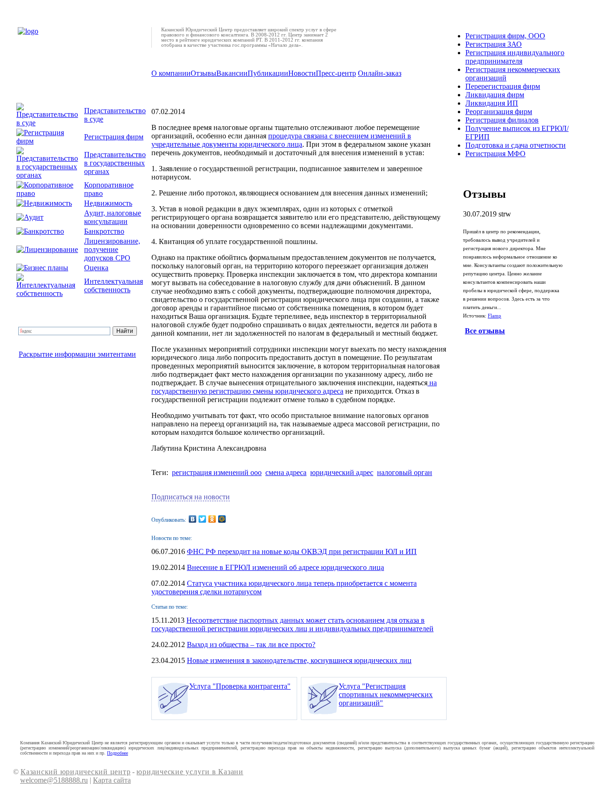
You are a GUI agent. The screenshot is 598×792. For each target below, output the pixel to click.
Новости (302, 73)
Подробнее (117, 753)
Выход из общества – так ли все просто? (251, 644)
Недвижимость (108, 203)
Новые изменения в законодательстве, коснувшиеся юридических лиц (299, 660)
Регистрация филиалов (502, 120)
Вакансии (232, 73)
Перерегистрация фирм (502, 86)
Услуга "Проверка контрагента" (240, 686)
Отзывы (203, 73)
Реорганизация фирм (498, 111)
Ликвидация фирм (494, 95)
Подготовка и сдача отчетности (515, 145)
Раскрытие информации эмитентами (77, 354)
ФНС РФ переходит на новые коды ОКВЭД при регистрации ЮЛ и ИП (302, 551)
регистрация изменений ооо (217, 472)
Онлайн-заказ (379, 73)
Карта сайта (112, 780)
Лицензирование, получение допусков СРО (112, 249)
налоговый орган (404, 472)
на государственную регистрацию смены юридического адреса (294, 387)
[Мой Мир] (222, 519)
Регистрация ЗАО (493, 44)
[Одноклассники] (212, 519)
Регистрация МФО (495, 154)
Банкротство (104, 231)
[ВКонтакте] (193, 519)
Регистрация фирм (113, 137)
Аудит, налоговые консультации (112, 217)
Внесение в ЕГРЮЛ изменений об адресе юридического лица (285, 567)
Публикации (268, 73)
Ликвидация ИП (491, 103)
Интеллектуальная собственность (113, 285)
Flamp (494, 315)
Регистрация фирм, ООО (505, 36)
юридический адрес (341, 472)
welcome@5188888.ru (54, 780)
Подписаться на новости (190, 497)
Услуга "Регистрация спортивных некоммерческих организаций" (386, 694)
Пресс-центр (336, 73)
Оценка (96, 268)
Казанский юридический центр (75, 772)
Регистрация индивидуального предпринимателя (514, 57)
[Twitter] (202, 519)
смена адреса (285, 472)
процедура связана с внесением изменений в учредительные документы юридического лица (281, 140)
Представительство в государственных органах (115, 163)
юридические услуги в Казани (189, 772)
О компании (171, 73)
